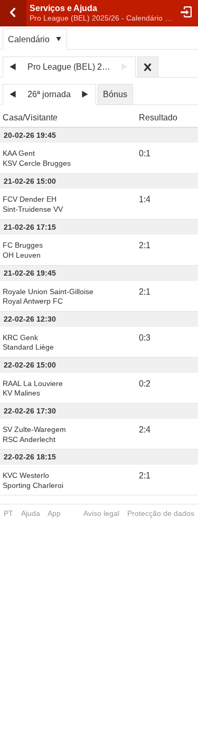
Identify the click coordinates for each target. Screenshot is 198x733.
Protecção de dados (160, 513)
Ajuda (30, 513)
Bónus (115, 94)
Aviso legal (101, 513)
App (54, 513)
